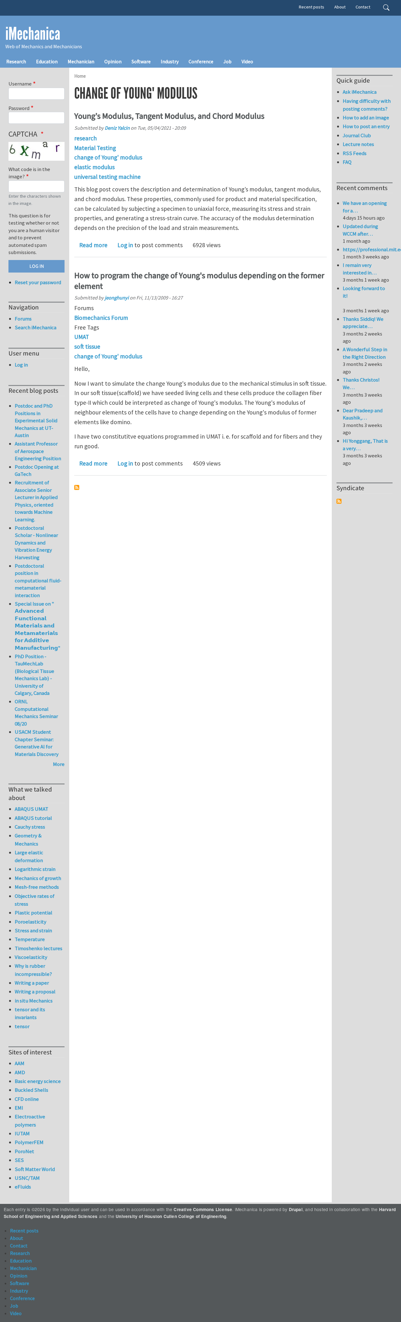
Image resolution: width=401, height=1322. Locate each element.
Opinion (113, 61)
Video (247, 61)
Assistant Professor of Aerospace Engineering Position (38, 451)
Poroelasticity (30, 921)
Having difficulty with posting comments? (367, 104)
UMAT (81, 337)
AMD (20, 1072)
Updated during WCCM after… (360, 230)
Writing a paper (32, 982)
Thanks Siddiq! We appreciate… (363, 322)
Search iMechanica (35, 327)
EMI (19, 1107)
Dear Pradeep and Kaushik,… (363, 414)
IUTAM (22, 1133)
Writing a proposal (35, 991)
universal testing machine (107, 176)
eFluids (23, 1186)
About (340, 7)
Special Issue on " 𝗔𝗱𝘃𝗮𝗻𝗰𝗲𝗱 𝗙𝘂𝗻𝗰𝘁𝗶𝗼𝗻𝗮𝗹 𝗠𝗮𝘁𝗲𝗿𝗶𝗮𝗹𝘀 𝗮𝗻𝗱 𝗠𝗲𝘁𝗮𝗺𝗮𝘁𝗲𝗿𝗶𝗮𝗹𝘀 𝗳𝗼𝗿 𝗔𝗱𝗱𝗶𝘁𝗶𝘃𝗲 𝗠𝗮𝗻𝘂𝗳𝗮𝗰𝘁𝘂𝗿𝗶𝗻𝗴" (37, 625)
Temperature (30, 939)
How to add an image (366, 117)
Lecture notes (358, 144)
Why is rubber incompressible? (33, 969)
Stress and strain (33, 930)
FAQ (347, 162)
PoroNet (24, 1151)
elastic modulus (94, 167)
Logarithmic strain (35, 869)
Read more (93, 245)
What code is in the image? (29, 173)
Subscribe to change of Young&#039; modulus (76, 487)
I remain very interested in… (360, 269)
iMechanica (32, 33)
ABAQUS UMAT (31, 808)
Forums (23, 318)
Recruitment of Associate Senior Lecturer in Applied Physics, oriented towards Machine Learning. (36, 501)
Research (16, 61)
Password (18, 108)
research (85, 138)
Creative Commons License (203, 1209)
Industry (170, 61)
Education (47, 61)
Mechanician (81, 61)
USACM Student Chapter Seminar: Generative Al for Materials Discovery (37, 742)
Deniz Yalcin (117, 128)
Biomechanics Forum (101, 317)
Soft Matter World (35, 1169)
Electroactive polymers (30, 1120)
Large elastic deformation (29, 856)
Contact (363, 7)
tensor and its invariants (30, 1013)
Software (141, 61)
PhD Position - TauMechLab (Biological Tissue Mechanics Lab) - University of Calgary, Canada (34, 675)
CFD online (27, 1099)
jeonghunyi (117, 297)
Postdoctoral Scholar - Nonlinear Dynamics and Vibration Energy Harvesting (36, 542)
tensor (22, 1026)
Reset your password (38, 282)
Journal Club (357, 135)
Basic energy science (38, 1081)
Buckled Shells (31, 1089)
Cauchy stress (30, 826)
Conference (201, 61)
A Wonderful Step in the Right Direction (365, 353)
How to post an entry (366, 126)
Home (80, 76)
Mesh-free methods (37, 886)
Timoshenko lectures (38, 948)
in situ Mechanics (34, 1000)
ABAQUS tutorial (33, 818)
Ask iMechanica (360, 91)
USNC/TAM (27, 1177)
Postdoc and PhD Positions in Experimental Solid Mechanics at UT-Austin (36, 420)
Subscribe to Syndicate (338, 501)
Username (20, 83)
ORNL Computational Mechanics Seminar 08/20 (36, 712)
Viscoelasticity (31, 957)
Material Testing (95, 148)
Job (227, 61)
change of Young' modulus (108, 157)
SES (19, 1160)
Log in (125, 245)
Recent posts (311, 7)
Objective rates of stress (35, 900)
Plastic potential (33, 912)
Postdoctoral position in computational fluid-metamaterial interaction (38, 580)
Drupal (296, 1209)
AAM (19, 1063)
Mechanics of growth (38, 878)
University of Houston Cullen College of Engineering (171, 1216)
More (59, 764)
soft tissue (87, 346)
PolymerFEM (29, 1142)
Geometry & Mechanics (28, 839)
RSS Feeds (355, 153)
